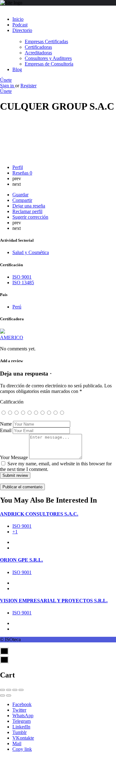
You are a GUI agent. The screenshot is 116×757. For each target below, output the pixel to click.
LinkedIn (21, 726)
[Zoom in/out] (21, 690)
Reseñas (22, 173)
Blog (17, 69)
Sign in (7, 85)
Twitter (19, 710)
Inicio (18, 19)
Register (28, 85)
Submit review (15, 475)
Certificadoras (38, 47)
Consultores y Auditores (48, 58)
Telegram (21, 721)
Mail (16, 743)
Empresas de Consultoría (49, 63)
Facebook (22, 704)
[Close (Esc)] (2, 690)
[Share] (8, 690)
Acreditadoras (38, 52)
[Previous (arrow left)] (2, 695)
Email (5, 430)
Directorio (22, 30)
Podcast (20, 24)
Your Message (14, 457)
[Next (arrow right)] (8, 695)
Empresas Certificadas (46, 41)
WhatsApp (22, 715)
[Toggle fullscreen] (14, 690)
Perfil (17, 167)
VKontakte (23, 738)
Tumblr (19, 732)
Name (6, 423)
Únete (6, 80)
